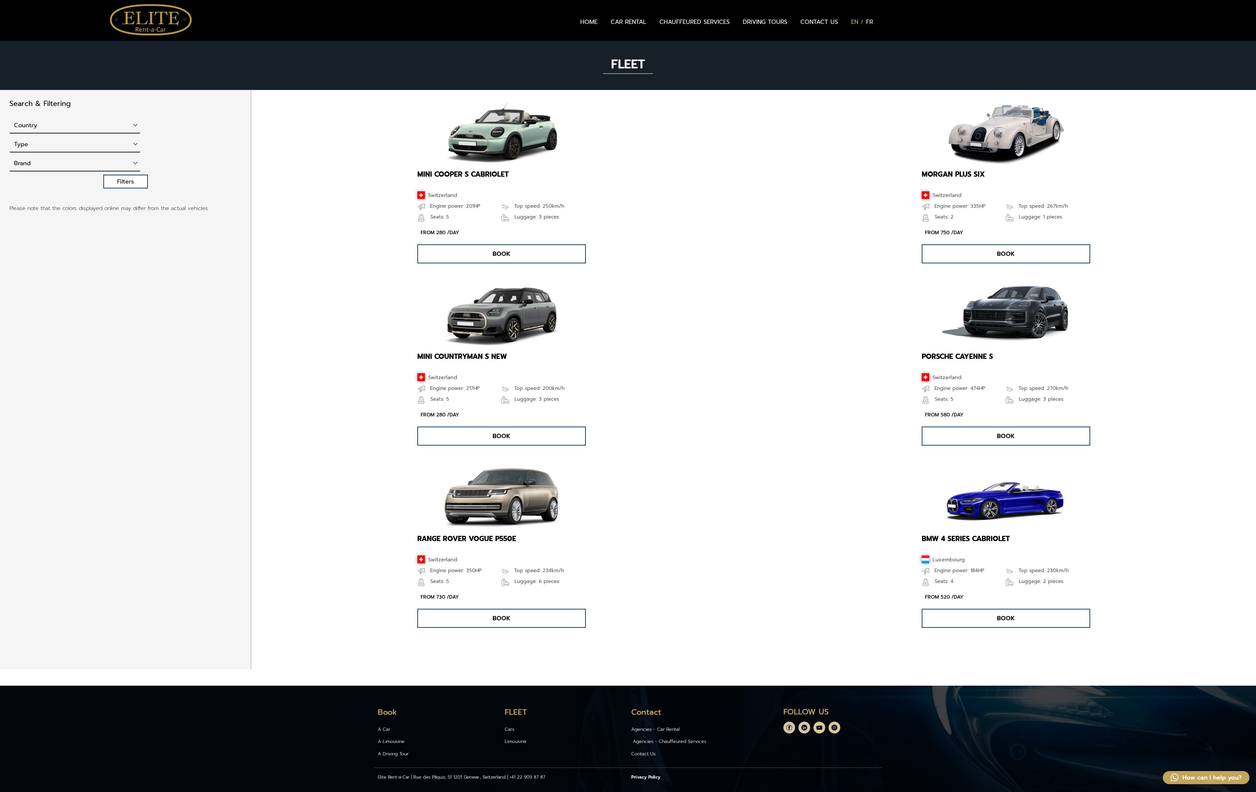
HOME (589, 21)
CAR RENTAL (628, 21)
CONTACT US (819, 21)
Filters (125, 181)
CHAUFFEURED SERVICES (694, 21)
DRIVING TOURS (765, 21)
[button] (501, 253)
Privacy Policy (645, 777)
